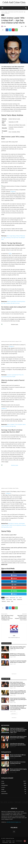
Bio (17, 597)
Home (2, 11)
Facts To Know (9, 599)
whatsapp (15, 590)
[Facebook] (7, 30)
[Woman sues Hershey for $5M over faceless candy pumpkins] (5, 757)
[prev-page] (2, 668)
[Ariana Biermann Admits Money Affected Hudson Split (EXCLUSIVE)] (5, 745)
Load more (13, 713)
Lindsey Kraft (19, 599)
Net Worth (4, 601)
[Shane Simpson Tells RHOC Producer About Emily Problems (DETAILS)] (5, 738)
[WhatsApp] (16, 30)
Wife (12, 601)
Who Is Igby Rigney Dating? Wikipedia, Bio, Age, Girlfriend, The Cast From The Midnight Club (13, 237)
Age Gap (6, 597)
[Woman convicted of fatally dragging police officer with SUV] (5, 771)
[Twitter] (10, 30)
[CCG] (2, 26)
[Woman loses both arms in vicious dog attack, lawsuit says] (5, 764)
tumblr (14, 584)
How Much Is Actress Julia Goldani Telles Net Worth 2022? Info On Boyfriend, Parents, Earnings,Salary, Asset (13, 525)
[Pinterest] (13, 30)
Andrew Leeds (12, 597)
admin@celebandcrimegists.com (14, 822)
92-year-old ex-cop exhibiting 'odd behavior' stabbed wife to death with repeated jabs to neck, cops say (18, 692)
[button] (26, 8)
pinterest (15, 578)
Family (14, 599)
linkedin (15, 581)
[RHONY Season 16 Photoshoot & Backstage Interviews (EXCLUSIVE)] (5, 656)
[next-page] (4, 668)
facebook (15, 575)
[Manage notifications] (25, 841)
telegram (15, 594)
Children (3, 599)
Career (20, 597)
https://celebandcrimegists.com (14, 637)
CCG (5, 26)
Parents (8, 601)
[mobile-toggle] (2, 8)
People (6, 11)
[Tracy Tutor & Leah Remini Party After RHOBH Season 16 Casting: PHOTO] (5, 663)
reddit (15, 587)
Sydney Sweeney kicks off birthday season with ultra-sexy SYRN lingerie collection (18, 699)
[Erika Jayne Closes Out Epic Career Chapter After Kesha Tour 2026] (5, 648)
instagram (12, 191)
